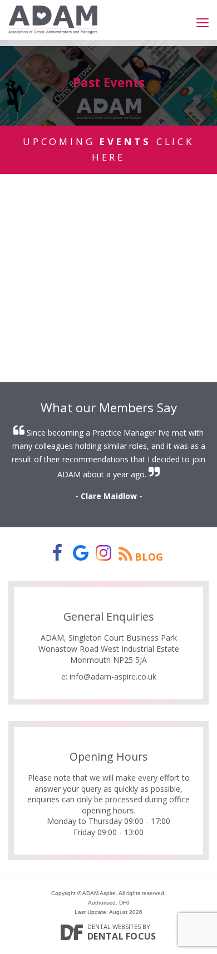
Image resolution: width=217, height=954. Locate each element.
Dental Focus (121, 936)
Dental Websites (114, 926)
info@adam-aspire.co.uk (113, 676)
